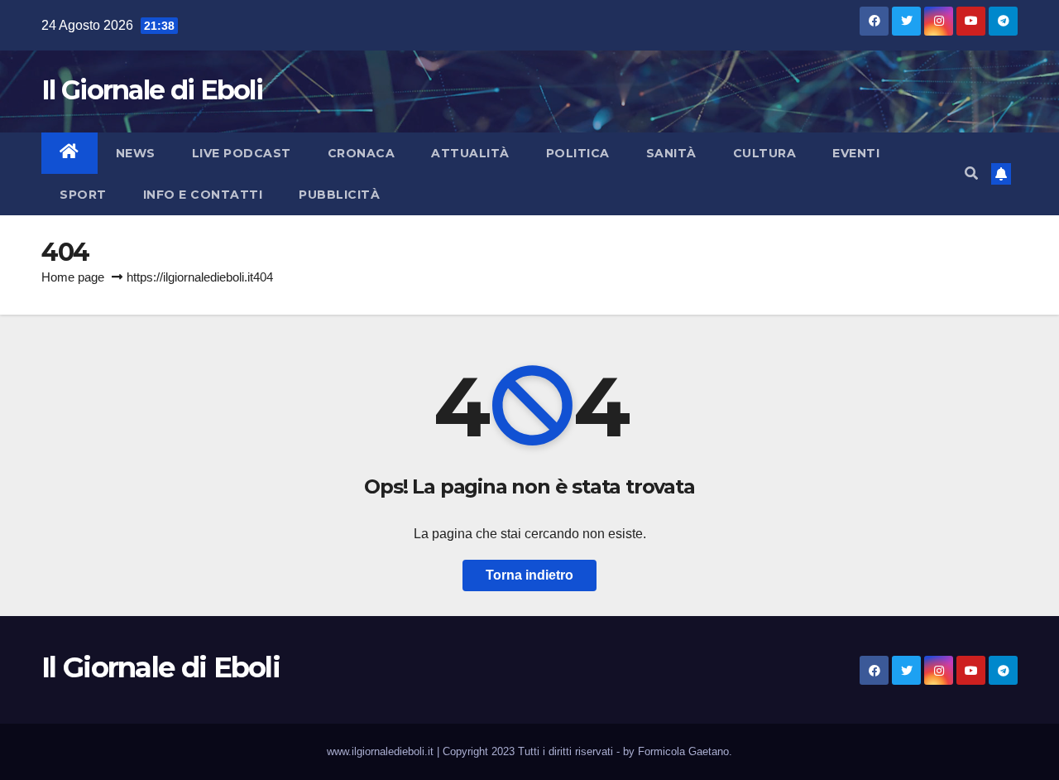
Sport (83, 194)
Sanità (671, 153)
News (136, 153)
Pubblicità (339, 194)
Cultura (765, 153)
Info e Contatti (203, 194)
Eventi (855, 153)
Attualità (470, 153)
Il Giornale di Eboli (151, 90)
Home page (72, 277)
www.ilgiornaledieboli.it (382, 751)
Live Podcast (241, 153)
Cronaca (361, 153)
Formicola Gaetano (683, 751)
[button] (971, 173)
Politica (578, 153)
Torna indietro (529, 575)
